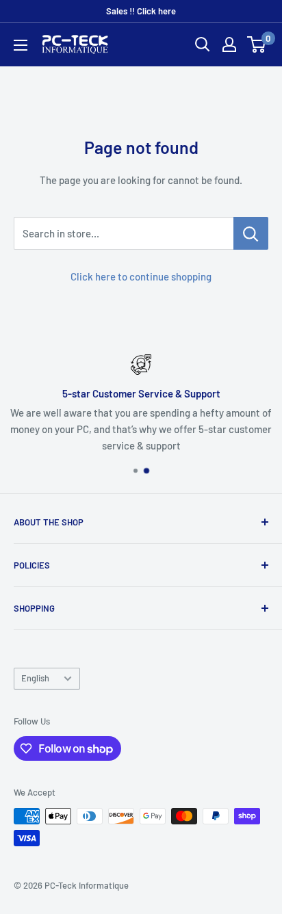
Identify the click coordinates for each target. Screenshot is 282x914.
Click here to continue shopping (141, 276)
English (35, 678)
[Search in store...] (250, 233)
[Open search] (202, 44)
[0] (257, 44)
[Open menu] (20, 45)
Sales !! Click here (141, 10)
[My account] (229, 44)
